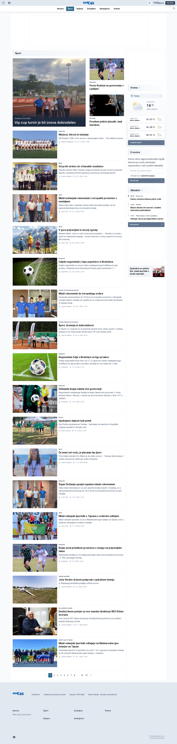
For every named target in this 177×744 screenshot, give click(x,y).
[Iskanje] (174, 8)
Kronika (138, 204)
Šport (60, 163)
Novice (61, 417)
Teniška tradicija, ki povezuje (68, 322)
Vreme (134, 87)
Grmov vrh (139, 196)
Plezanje (92, 118)
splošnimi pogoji (147, 176)
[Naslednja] (91, 675)
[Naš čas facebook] (9, 2)
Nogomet (93, 82)
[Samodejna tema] (149, 3)
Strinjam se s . (143, 176)
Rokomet (62, 481)
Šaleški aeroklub (64, 576)
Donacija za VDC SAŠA (22, 118)
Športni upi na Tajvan (66, 640)
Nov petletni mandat (65, 608)
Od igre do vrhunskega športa (68, 290)
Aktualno (135, 190)
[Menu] (3, 2)
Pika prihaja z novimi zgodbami (146, 216)
